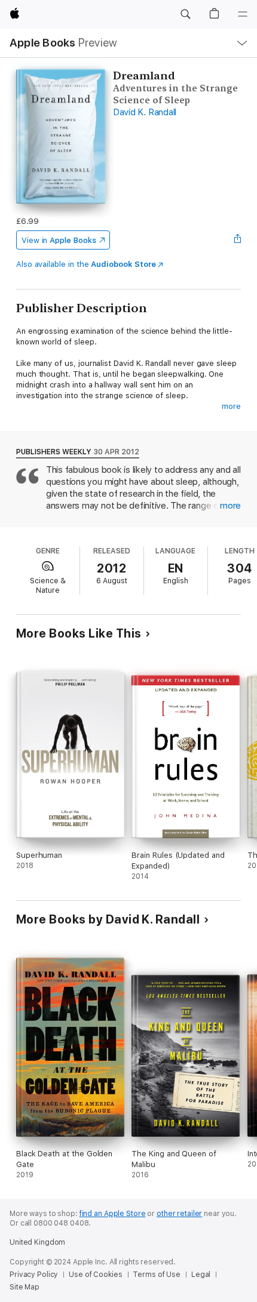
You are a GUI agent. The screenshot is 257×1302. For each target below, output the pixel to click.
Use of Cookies (95, 1274)
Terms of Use (156, 1274)
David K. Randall (144, 112)
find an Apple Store (112, 1213)
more (231, 406)
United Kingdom (37, 1242)
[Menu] (242, 14)
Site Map (24, 1287)
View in (59, 240)
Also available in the (86, 264)
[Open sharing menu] (237, 240)
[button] (185, 14)
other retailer (179, 1213)
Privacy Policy (34, 1274)
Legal (200, 1274)
